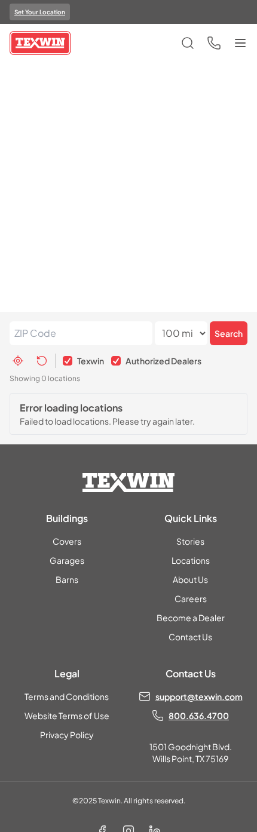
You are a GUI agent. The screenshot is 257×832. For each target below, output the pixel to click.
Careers (191, 598)
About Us (190, 579)
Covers (67, 541)
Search (229, 333)
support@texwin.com (199, 696)
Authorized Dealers (163, 360)
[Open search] (188, 43)
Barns (67, 579)
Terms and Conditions (67, 696)
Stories (190, 541)
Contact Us (190, 636)
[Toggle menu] (240, 43)
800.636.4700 (199, 715)
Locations (191, 560)
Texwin (90, 360)
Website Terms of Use (67, 715)
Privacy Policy (67, 734)
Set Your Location (39, 12)
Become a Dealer (191, 617)
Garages (67, 560)
